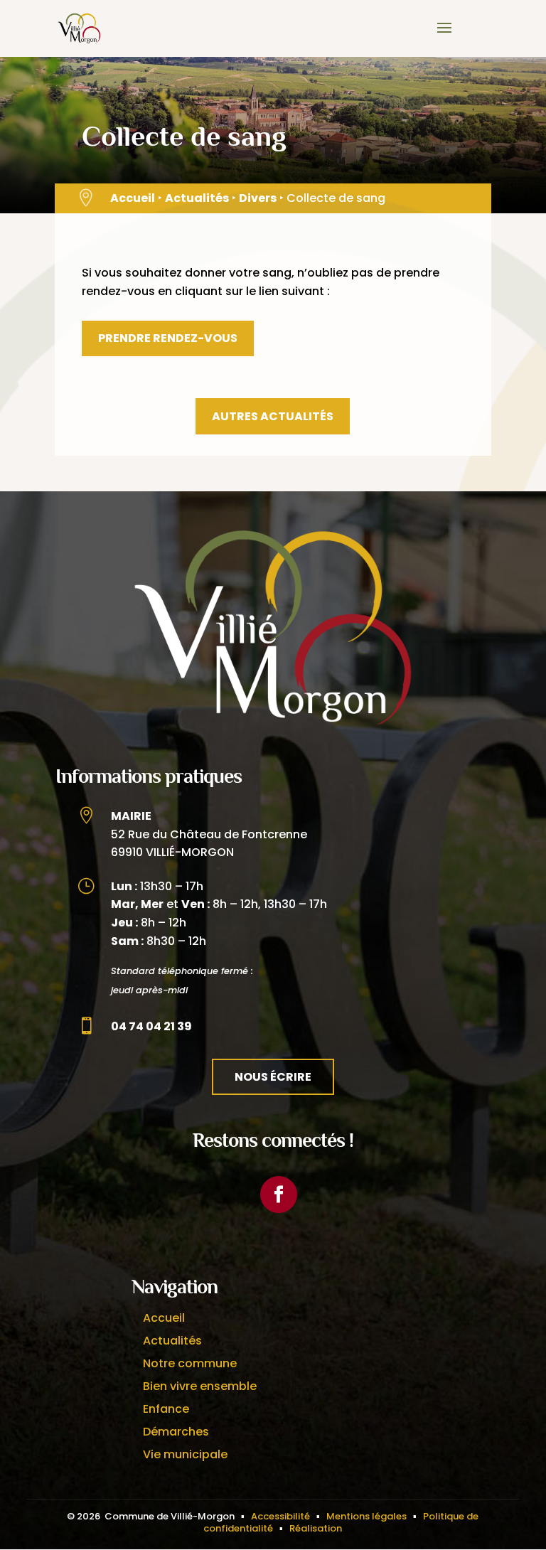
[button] (444, 37)
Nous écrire (273, 1077)
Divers (258, 198)
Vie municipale (185, 1454)
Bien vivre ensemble (200, 1386)
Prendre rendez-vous (167, 338)
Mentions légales (366, 1516)
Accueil (132, 198)
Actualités (197, 198)
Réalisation (315, 1528)
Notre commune (190, 1363)
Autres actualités (272, 416)
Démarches (176, 1431)
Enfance (166, 1409)
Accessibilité (280, 1516)
